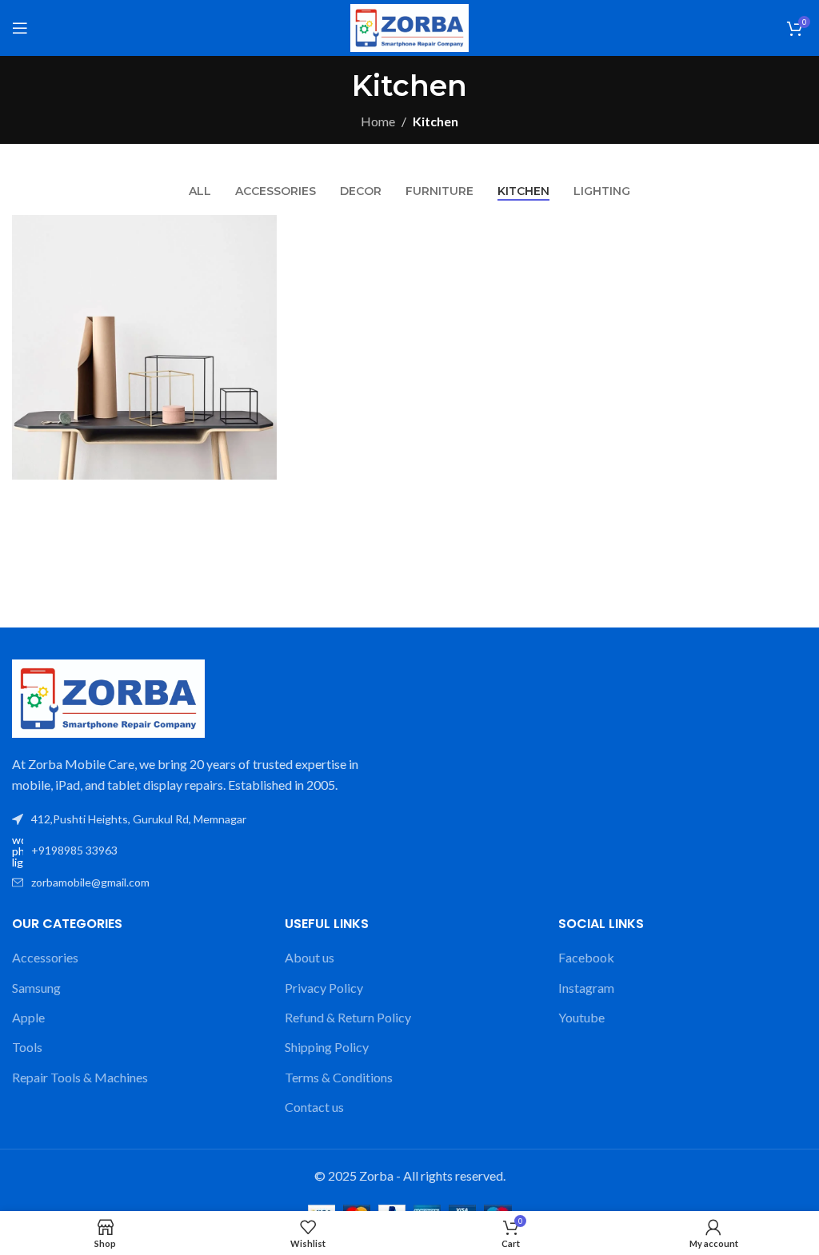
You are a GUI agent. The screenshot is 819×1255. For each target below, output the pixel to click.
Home (378, 121)
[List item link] (205, 851)
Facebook (586, 957)
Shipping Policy (327, 1046)
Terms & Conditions (339, 1077)
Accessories (45, 957)
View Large (263, 229)
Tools (27, 1046)
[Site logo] (409, 26)
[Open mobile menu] (20, 28)
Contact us (314, 1106)
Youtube (581, 1017)
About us (309, 957)
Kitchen (435, 121)
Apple (28, 1017)
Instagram (586, 987)
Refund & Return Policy (348, 1017)
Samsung (36, 987)
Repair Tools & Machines (80, 1077)
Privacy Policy (324, 987)
